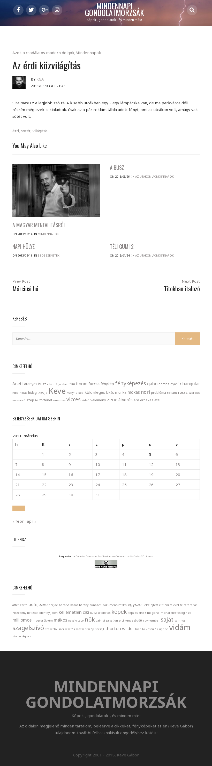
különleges (95, 392)
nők (90, 619)
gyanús (175, 384)
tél (37, 400)
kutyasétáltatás (100, 613)
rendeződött (133, 620)
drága (57, 384)
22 (44, 484)
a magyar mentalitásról (39, 225)
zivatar (16, 636)
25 (124, 484)
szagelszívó (28, 627)
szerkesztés (66, 629)
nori (145, 392)
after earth (19, 605)
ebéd (65, 384)
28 (17, 494)
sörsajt (99, 629)
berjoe (53, 605)
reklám (172, 393)
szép (30, 400)
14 (17, 474)
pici (121, 620)
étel (157, 400)
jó (46, 393)
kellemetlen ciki (74, 612)
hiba (15, 393)
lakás (110, 392)
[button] (18, 508)
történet (46, 400)
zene (112, 399)
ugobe (163, 629)
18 (124, 474)
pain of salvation (107, 620)
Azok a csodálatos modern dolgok (43, 52)
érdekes (146, 400)
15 (44, 474)
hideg (32, 392)
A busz (117, 167)
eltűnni (164, 605)
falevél (174, 605)
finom (81, 383)
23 (71, 484)
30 (71, 494)
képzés (133, 613)
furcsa (94, 383)
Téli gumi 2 (122, 246)
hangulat (191, 383)
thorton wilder (119, 628)
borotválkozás (68, 605)
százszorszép (85, 629)
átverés (125, 399)
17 (97, 474)
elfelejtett (151, 605)
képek (119, 611)
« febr (18, 521)
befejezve (38, 604)
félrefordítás (188, 605)
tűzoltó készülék (146, 629)
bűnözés (95, 605)
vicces (73, 399)
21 (17, 484)
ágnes (26, 636)
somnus (180, 620)
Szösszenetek (48, 255)
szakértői (51, 629)
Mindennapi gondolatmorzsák (114, 10)
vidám (180, 627)
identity (44, 613)
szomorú (18, 400)
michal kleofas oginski (176, 613)
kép (81, 393)
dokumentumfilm (114, 605)
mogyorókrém (43, 620)
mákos (60, 620)
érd (15, 130)
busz (42, 384)
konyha (72, 392)
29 (44, 494)
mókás (133, 392)
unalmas (59, 400)
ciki (49, 384)
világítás (40, 130)
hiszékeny (19, 613)
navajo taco (76, 620)
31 (97, 494)
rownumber (151, 620)
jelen (54, 613)
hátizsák (32, 613)
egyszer (135, 604)
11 (124, 464)
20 (178, 474)
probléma (158, 392)
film (72, 384)
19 (151, 474)
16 (71, 474)
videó (85, 400)
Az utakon (143, 176)
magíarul (153, 613)
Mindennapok (88, 52)
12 (151, 464)
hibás (23, 393)
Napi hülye (23, 246)
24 (97, 484)
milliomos (22, 620)
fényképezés (130, 383)
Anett (17, 383)
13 (178, 464)
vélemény (98, 400)
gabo (152, 383)
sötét (26, 130)
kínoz (142, 613)
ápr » (31, 521)
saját (167, 619)
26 (151, 484)
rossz (183, 392)
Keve (57, 391)
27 (178, 484)
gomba (163, 384)
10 (97, 464)
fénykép (107, 383)
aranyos (30, 384)
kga (40, 79)
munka (120, 392)
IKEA (41, 393)
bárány (83, 605)
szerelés (194, 393)
